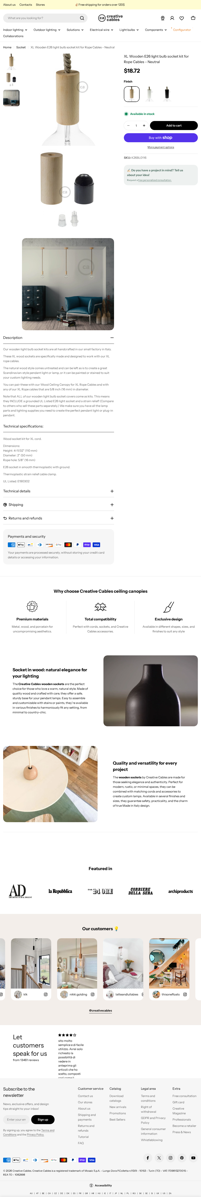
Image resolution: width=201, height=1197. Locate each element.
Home (7, 47)
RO (134, 1193)
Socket (21, 47)
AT (37, 1193)
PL (128, 1193)
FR (80, 1193)
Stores (40, 4)
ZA (170, 1193)
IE (105, 1193)
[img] (71, 1035)
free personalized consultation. (155, 180)
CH (49, 1193)
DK (68, 1193)
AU (31, 1193)
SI (152, 1193)
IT (110, 1193)
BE (43, 1193)
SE (146, 1193)
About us (9, 4)
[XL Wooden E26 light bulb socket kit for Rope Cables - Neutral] (132, 94)
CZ (55, 1193)
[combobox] (45, 18)
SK (140, 1193)
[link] (20, 891)
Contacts (25, 4)
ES (74, 1193)
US (164, 1193)
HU (99, 1193)
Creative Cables (22, 1170)
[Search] (82, 18)
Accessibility (103, 1185)
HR (92, 1193)
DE (61, 1193)
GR (86, 1193)
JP (116, 1193)
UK (157, 1193)
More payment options (161, 147)
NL (122, 1193)
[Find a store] (162, 18)
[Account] (172, 18)
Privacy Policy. (35, 1134)
